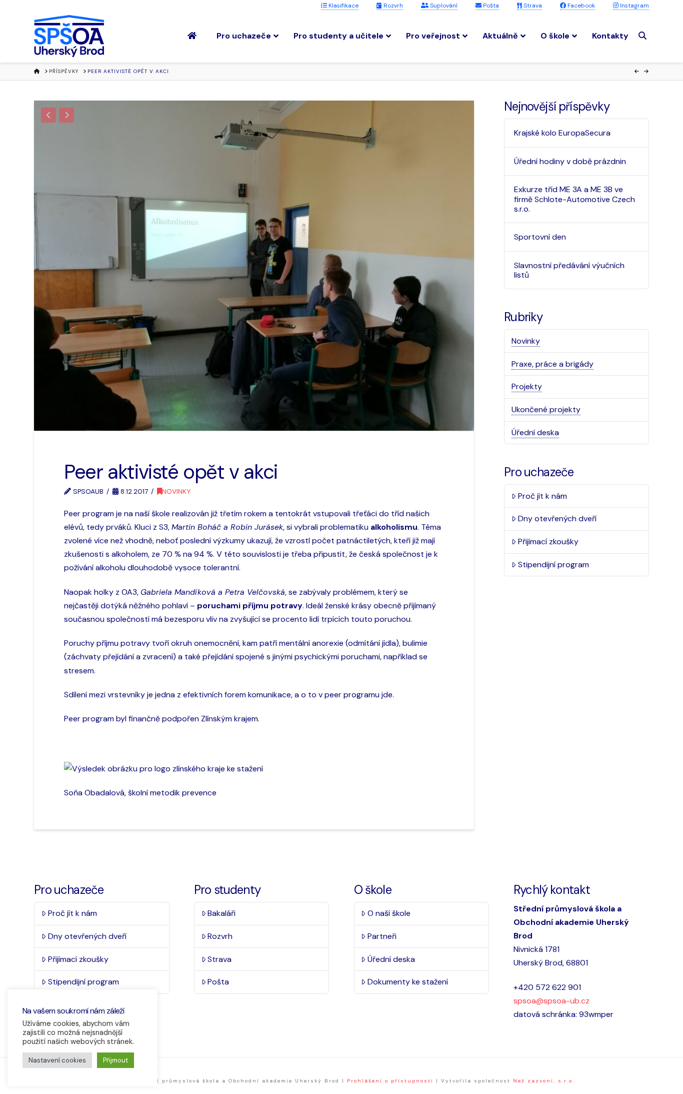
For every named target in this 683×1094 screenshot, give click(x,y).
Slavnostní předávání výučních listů (569, 270)
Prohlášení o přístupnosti (390, 1080)
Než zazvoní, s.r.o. (543, 1080)
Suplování (443, 6)
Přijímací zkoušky (548, 541)
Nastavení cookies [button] (57, 1060)
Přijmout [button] (115, 1060)
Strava (532, 6)
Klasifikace (342, 6)
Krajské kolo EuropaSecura (562, 133)
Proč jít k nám (542, 496)
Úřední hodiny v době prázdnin (570, 161)
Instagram (633, 6)
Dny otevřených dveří (557, 518)
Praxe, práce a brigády (553, 364)
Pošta (490, 6)
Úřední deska (535, 432)
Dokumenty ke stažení (408, 981)
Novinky (176, 491)
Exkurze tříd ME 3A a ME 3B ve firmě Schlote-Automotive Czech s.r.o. (574, 199)
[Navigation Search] (643, 36)
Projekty (527, 386)
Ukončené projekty (546, 409)
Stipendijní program (553, 564)
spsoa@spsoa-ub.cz (552, 1000)
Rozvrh (392, 6)
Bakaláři (222, 913)
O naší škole (389, 913)
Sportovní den (540, 237)
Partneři (382, 936)
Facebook (580, 6)
